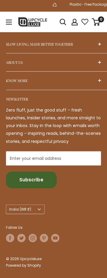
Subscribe (31, 180)
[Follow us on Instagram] (33, 238)
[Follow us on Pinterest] (44, 238)
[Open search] (63, 22)
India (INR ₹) (20, 209)
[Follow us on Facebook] (10, 238)
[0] (96, 22)
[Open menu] (9, 22)
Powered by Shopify (23, 265)
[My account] (75, 22)
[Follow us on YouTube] (55, 238)
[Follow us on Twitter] (21, 238)
